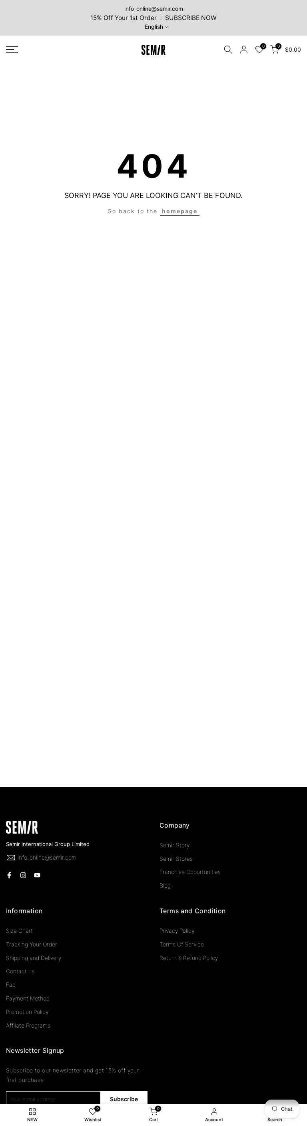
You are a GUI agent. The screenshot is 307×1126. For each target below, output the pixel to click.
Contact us (20, 971)
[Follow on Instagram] (23, 875)
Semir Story (174, 845)
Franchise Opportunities (190, 871)
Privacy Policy (176, 930)
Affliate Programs (28, 1025)
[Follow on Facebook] (9, 875)
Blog (165, 885)
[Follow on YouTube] (37, 875)
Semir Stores (176, 858)
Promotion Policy (27, 1011)
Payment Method (28, 998)
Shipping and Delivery (33, 957)
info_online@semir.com (153, 8)
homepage (179, 211)
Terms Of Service (181, 944)
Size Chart (19, 930)
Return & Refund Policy (188, 957)
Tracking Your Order (31, 944)
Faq (11, 984)
